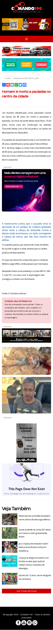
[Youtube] (23, 622)
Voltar (8, 78)
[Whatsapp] (34, 622)
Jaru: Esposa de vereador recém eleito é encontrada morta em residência (33, 547)
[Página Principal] (26, 7)
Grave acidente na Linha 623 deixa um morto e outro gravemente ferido (35, 533)
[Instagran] (29, 622)
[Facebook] (18, 622)
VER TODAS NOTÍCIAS (27, 591)
